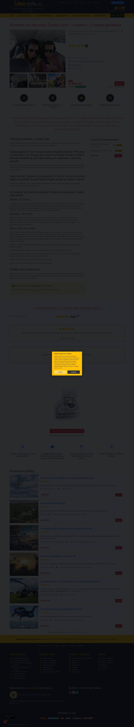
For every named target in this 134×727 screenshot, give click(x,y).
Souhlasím (73, 372)
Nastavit (60, 372)
